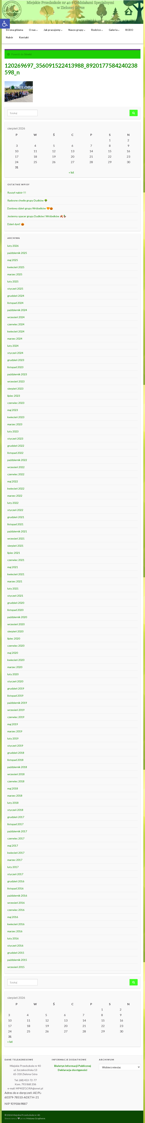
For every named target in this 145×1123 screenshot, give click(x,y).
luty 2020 (13, 674)
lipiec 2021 (13, 552)
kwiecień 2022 (15, 488)
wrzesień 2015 (16, 967)
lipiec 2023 (13, 395)
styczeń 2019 (15, 745)
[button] (5, 24)
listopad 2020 (15, 609)
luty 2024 (13, 345)
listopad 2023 (15, 367)
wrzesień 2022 (16, 467)
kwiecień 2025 (15, 267)
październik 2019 (17, 702)
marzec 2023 (14, 424)
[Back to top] (136, 1114)
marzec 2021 (14, 581)
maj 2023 (12, 410)
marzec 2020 (14, 667)
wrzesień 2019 (16, 709)
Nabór (9, 37)
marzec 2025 (14, 274)
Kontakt (24, 37)
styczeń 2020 (15, 681)
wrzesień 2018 (16, 774)
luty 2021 (13, 588)
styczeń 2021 (15, 595)
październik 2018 (17, 767)
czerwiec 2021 (15, 560)
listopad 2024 (15, 302)
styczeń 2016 (15, 945)
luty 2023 (13, 431)
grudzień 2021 (15, 517)
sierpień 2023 (15, 388)
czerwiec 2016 (15, 909)
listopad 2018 (15, 759)
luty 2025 (13, 281)
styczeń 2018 (15, 809)
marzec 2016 (14, 931)
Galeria (113, 29)
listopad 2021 (15, 524)
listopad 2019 (15, 695)
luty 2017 (13, 867)
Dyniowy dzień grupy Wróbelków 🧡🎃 (30, 208)
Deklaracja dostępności (72, 1070)
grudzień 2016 (15, 881)
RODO (129, 29)
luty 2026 (13, 245)
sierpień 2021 (15, 545)
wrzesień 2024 (16, 317)
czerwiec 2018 (15, 781)
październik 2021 (17, 531)
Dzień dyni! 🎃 (15, 224)
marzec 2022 (14, 495)
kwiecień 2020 (15, 659)
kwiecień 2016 (15, 924)
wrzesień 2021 (16, 538)
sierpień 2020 (15, 631)
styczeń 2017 (15, 874)
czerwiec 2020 (15, 645)
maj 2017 (12, 845)
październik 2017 (17, 831)
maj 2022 (12, 481)
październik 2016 (17, 895)
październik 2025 (17, 252)
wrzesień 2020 (16, 624)
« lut (71, 172)
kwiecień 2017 (15, 852)
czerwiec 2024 (15, 324)
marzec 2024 (14, 338)
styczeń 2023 (15, 438)
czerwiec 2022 (15, 474)
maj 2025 (12, 260)
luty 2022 (13, 502)
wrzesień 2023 (16, 381)
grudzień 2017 (15, 817)
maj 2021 (12, 567)
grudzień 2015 (15, 952)
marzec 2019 (14, 731)
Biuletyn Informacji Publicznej (72, 1065)
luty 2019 (13, 738)
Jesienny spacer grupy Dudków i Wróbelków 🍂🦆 (36, 216)
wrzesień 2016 (16, 902)
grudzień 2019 (15, 688)
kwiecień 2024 (15, 331)
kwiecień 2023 (15, 417)
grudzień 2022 (15, 445)
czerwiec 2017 (15, 838)
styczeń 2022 (15, 510)
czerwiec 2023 (15, 402)
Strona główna (14, 29)
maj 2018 (12, 788)
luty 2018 (13, 802)
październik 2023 (17, 374)
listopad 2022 (15, 452)
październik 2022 (17, 460)
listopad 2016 (15, 888)
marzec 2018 (14, 795)
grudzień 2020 (15, 602)
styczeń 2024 (15, 352)
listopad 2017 (15, 824)
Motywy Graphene (35, 1118)
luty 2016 (13, 938)
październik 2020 (17, 617)
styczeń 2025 (15, 288)
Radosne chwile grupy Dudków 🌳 (27, 200)
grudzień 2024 (15, 295)
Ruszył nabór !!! (16, 192)
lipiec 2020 (13, 638)
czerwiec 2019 (15, 717)
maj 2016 (12, 917)
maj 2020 (12, 652)
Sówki (28, 54)
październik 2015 (17, 959)
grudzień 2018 (15, 752)
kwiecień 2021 (15, 574)
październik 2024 (17, 310)
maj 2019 (12, 724)
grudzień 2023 (15, 360)
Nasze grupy (76, 29)
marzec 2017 (14, 859)
